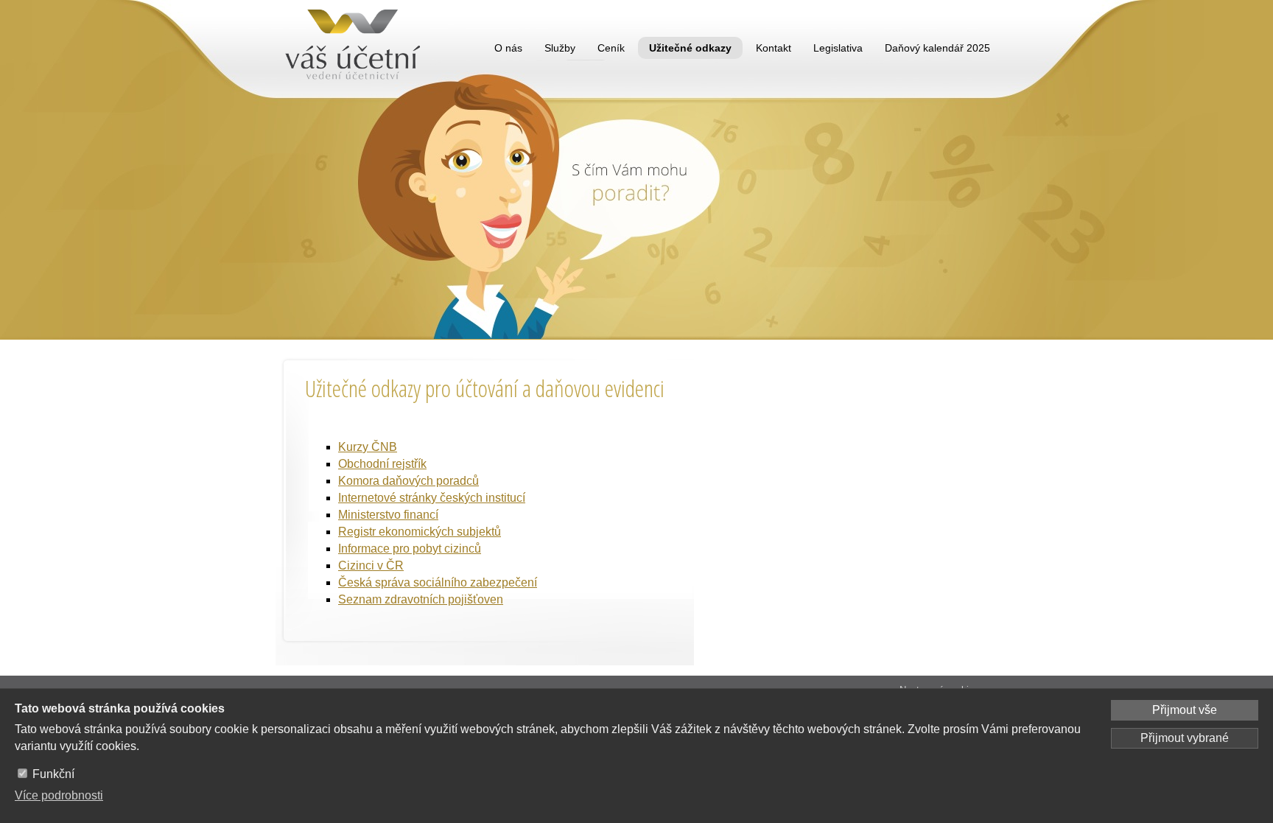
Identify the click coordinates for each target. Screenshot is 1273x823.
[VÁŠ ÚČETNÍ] (356, 48)
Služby (559, 48)
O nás (508, 48)
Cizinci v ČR (371, 565)
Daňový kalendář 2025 (937, 48)
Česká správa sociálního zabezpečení (437, 582)
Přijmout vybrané (1184, 738)
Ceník (611, 48)
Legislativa (838, 48)
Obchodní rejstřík (382, 464)
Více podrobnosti (59, 795)
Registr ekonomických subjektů (419, 531)
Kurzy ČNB (367, 447)
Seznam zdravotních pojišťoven (420, 599)
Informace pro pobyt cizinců (409, 548)
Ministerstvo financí (388, 514)
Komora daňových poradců (408, 480)
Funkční (53, 774)
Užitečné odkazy (690, 48)
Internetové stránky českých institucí (431, 497)
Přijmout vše (1184, 710)
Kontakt (773, 48)
